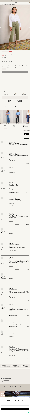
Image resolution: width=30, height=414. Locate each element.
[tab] (26, 138)
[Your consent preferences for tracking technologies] (28, 412)
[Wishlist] (26, 2)
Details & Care (6, 94)
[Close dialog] (29, 397)
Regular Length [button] (4, 61)
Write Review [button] (26, 134)
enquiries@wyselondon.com (7, 378)
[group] (5, 134)
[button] (2, 3)
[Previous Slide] (1, 118)
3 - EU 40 (25, 65)
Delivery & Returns (24, 94)
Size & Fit (15, 94)
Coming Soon (27, 366)
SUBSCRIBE (15, 409)
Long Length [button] (11, 61)
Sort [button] (1, 137)
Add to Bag (6, 123)
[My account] (27, 2)
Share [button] (18, 192)
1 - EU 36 (11, 65)
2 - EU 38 (18, 65)
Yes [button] (15, 192)
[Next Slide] (29, 118)
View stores (3, 395)
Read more (8, 366)
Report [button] (17, 192)
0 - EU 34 (5, 65)
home (2, 4)
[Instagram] (2, 382)
